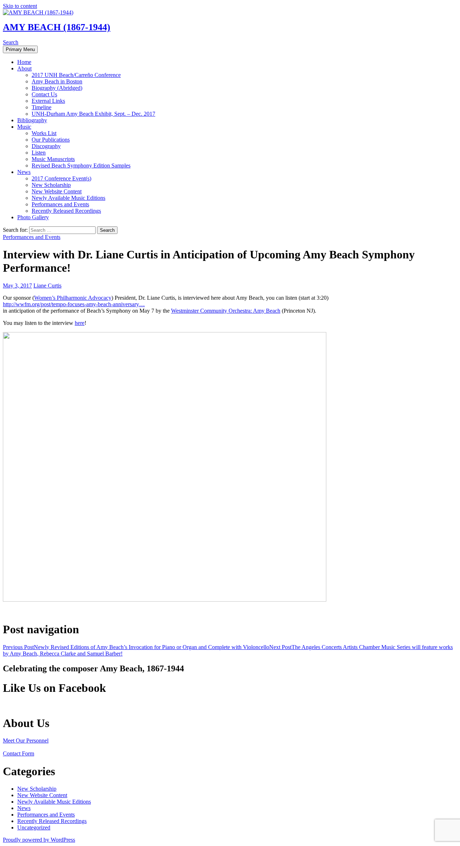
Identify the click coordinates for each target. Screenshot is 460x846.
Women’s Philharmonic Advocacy (72, 298)
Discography (46, 146)
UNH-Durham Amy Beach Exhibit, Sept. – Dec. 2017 (93, 114)
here (79, 323)
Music (24, 127)
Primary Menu (20, 49)
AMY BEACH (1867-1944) (56, 27)
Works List (44, 133)
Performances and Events (60, 204)
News (24, 172)
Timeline (41, 107)
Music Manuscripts (53, 159)
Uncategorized (33, 827)
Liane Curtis (47, 285)
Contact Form (18, 753)
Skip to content (20, 6)
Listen (39, 153)
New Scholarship (51, 185)
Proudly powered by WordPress (39, 840)
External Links (48, 101)
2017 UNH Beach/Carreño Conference (76, 75)
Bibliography (32, 120)
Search (10, 42)
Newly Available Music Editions (68, 198)
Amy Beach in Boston (57, 81)
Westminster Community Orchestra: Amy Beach (225, 311)
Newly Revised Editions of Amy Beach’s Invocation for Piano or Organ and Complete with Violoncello (136, 647)
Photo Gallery (33, 217)
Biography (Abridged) (57, 88)
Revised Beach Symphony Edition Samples (81, 165)
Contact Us (44, 94)
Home (24, 62)
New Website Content (57, 191)
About (24, 68)
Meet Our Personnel (26, 740)
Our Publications (51, 140)
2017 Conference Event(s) (61, 178)
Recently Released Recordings (66, 211)
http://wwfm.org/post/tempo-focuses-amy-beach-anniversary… (74, 304)
